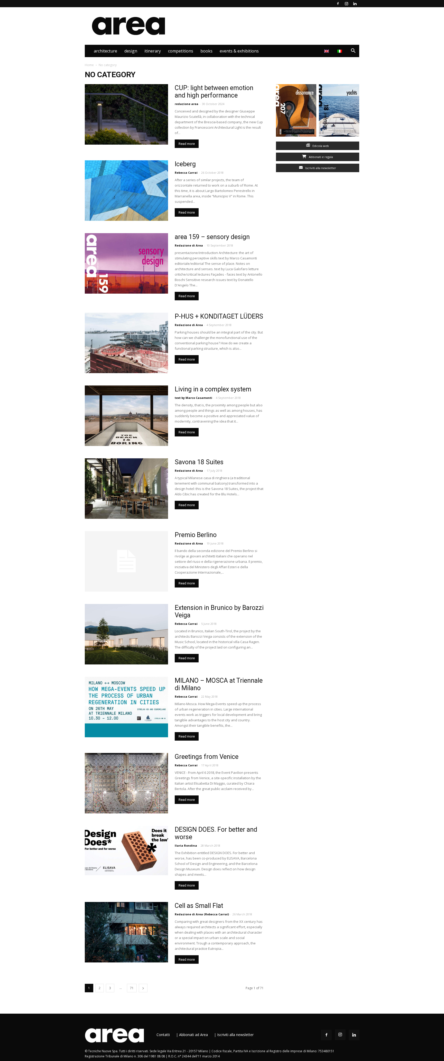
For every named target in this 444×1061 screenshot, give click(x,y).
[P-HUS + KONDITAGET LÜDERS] (126, 343)
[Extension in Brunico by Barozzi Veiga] (126, 634)
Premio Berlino (196, 535)
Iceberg (185, 164)
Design (130, 51)
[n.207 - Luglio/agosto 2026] (296, 111)
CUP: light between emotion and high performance (214, 91)
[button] (353, 51)
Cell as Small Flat (199, 905)
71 (132, 988)
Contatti (163, 1034)
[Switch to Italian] (340, 51)
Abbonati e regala (320, 157)
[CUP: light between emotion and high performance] (126, 114)
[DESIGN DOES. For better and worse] (126, 850)
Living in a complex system (213, 389)
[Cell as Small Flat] (126, 932)
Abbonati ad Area (193, 1034)
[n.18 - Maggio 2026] (339, 111)
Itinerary (152, 51)
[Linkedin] (355, 3)
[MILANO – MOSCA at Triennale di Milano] (126, 707)
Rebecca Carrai (186, 624)
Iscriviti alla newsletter (320, 168)
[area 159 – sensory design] (126, 263)
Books (206, 51)
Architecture (105, 51)
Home (89, 65)
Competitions (180, 51)
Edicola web (320, 146)
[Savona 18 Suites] (126, 488)
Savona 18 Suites (199, 462)
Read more (187, 144)
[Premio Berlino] (126, 561)
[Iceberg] (126, 190)
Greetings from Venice (206, 756)
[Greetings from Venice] (126, 783)
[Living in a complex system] (126, 415)
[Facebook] (338, 3)
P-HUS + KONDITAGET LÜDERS (219, 316)
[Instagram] (346, 3)
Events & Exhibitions (239, 51)
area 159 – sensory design (212, 237)
